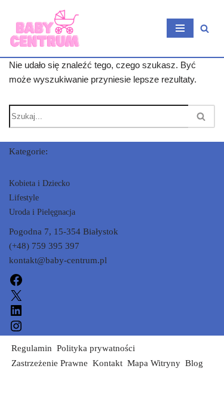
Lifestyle (24, 197)
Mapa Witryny (153, 363)
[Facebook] (16, 279)
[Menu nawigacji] (180, 28)
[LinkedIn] (16, 310)
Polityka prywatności (96, 348)
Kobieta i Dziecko (39, 183)
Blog (194, 363)
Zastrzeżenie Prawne (49, 363)
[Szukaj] (204, 28)
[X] (16, 294)
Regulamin (31, 348)
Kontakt (107, 363)
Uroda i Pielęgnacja (42, 212)
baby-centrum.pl (39, 387)
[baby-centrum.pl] (45, 28)
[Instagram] (16, 325)
